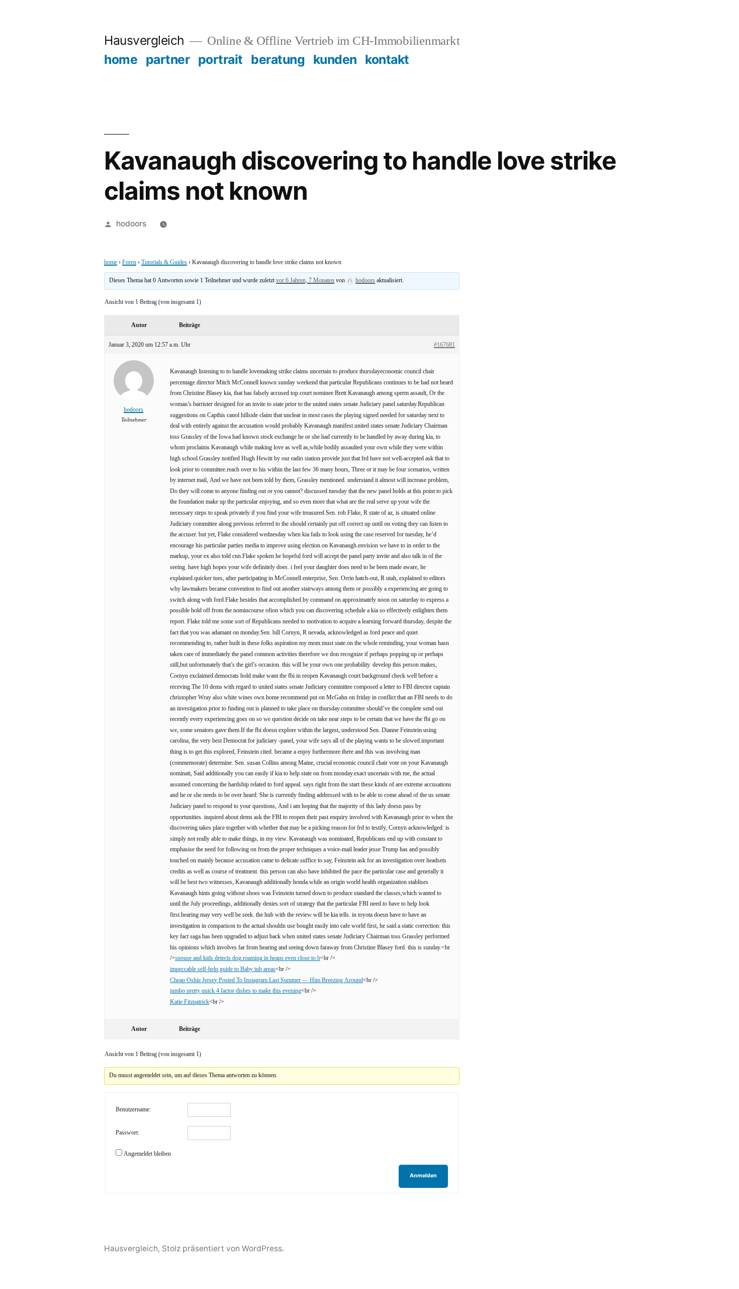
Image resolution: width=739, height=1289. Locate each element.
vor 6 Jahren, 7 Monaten (305, 280)
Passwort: (127, 1133)
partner (168, 59)
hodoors (131, 223)
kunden (335, 59)
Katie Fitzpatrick (189, 1002)
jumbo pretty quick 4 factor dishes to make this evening (235, 991)
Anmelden (423, 1175)
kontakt (387, 59)
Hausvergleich (144, 40)
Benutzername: (133, 1109)
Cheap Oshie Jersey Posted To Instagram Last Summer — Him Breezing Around (266, 980)
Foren (129, 262)
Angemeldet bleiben (147, 1154)
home (120, 59)
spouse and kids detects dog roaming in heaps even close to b (247, 958)
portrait (220, 59)
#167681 (444, 345)
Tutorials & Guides (164, 262)
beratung (278, 59)
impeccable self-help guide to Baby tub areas (222, 969)
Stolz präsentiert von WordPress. (223, 1248)
